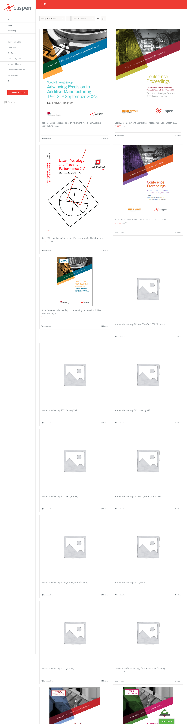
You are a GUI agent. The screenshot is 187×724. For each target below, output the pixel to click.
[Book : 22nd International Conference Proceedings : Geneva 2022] (148, 180)
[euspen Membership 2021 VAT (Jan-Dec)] (75, 460)
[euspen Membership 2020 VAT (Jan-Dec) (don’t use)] (148, 460)
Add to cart (47, 139)
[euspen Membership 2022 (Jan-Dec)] (148, 546)
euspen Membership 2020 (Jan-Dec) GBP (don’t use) (64, 582)
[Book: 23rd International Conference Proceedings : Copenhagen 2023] (148, 74)
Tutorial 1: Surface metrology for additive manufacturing (140, 668)
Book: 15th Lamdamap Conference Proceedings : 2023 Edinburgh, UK (72, 238)
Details (105, 139)
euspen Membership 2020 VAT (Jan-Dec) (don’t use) (138, 496)
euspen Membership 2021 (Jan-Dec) (57, 668)
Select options (121, 337)
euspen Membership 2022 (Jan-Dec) (131, 582)
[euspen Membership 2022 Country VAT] (75, 374)
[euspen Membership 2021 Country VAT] (148, 374)
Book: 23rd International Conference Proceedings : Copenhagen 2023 (146, 122)
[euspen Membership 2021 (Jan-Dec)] (75, 632)
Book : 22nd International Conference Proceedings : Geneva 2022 (144, 219)
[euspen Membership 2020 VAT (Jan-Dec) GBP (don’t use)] (148, 288)
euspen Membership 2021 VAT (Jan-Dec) (59, 496)
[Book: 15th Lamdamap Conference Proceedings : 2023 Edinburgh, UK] (75, 189)
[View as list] (103, 18)
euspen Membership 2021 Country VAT (132, 410)
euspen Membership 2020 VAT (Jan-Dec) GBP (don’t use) (140, 324)
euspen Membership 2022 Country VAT (59, 410)
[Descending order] (68, 18)
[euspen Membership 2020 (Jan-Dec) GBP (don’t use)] (75, 546)
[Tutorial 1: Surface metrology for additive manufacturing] (148, 632)
